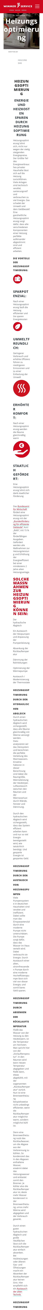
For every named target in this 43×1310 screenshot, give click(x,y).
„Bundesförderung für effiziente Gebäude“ (21, 524)
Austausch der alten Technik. (20, 1291)
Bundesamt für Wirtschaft (21, 508)
